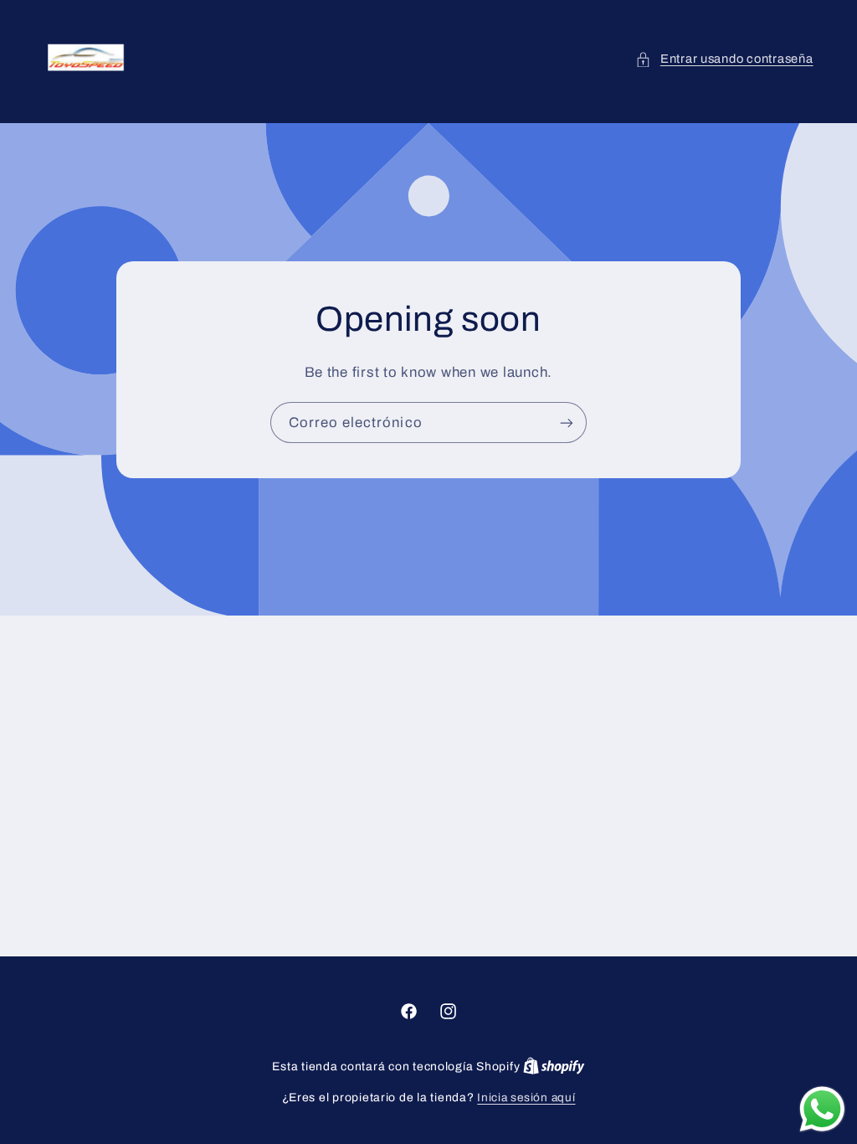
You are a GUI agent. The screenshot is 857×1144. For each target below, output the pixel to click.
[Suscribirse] (566, 422)
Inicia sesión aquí (526, 1097)
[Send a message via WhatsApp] (822, 1109)
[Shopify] (554, 1066)
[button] (724, 59)
